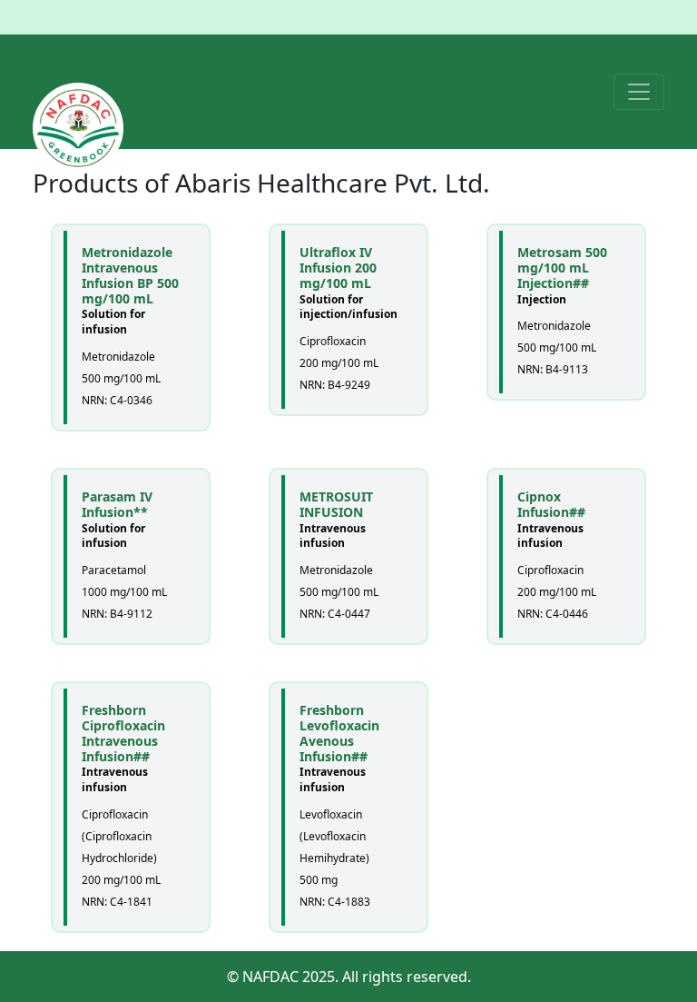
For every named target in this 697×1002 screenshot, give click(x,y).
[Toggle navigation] (639, 92)
